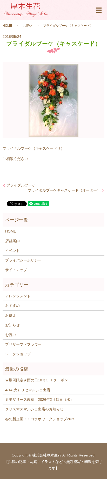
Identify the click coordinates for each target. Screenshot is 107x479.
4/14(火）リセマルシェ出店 (27, 390)
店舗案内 (12, 241)
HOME (7, 25)
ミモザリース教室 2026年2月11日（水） (39, 399)
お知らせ (12, 325)
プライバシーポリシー (23, 260)
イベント (12, 251)
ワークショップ (18, 354)
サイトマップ (16, 270)
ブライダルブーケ (21, 185)
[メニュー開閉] (99, 10)
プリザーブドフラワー (23, 344)
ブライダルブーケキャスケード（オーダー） (64, 190)
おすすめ (12, 305)
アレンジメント (18, 296)
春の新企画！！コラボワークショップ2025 (40, 419)
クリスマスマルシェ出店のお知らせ (34, 409)
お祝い (27, 25)
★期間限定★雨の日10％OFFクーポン (36, 380)
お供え (10, 315)
